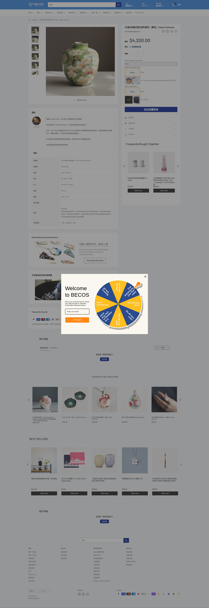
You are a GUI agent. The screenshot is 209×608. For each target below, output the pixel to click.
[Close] (145, 276)
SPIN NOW (77, 320)
